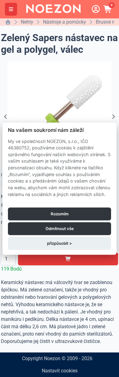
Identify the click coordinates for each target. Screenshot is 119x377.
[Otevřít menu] (11, 9)
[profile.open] (96, 9)
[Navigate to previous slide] (5, 116)
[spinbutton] (8, 258)
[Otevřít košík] (108, 9)
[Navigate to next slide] (113, 116)
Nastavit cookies (60, 371)
